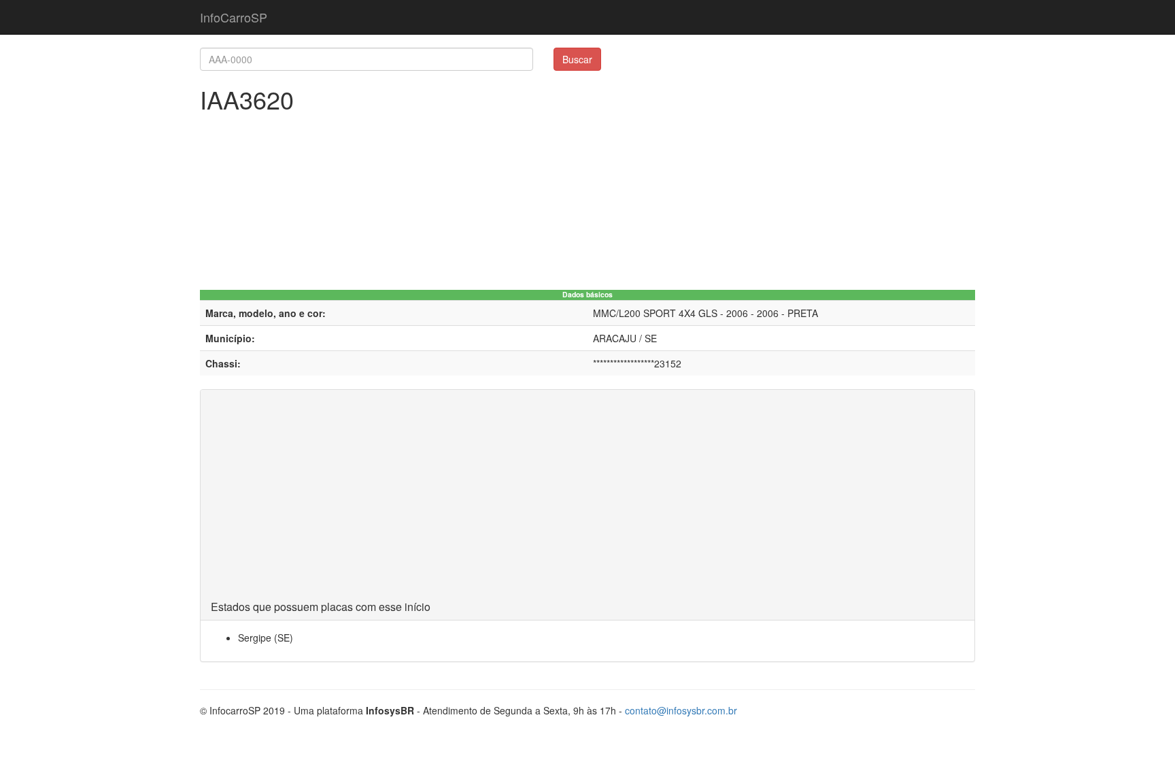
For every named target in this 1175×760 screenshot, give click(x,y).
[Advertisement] (587, 498)
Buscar (577, 59)
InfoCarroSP (233, 17)
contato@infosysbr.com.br (681, 710)
